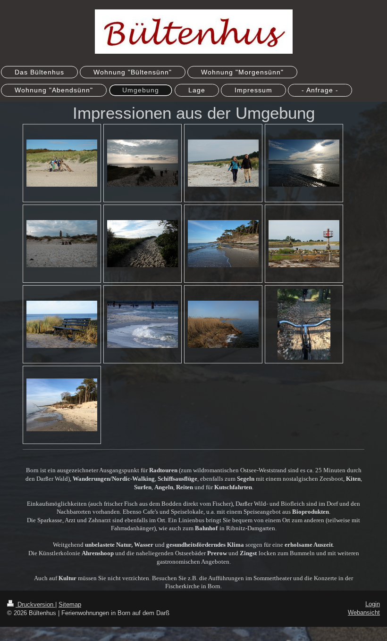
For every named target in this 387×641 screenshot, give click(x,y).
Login (372, 604)
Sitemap (70, 604)
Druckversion (35, 604)
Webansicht (364, 612)
